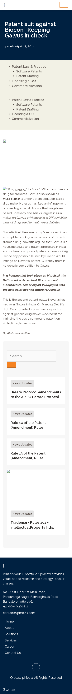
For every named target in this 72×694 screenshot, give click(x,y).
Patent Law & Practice (29, 66)
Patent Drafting (27, 76)
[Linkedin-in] (36, 667)
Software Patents (29, 71)
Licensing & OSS (24, 81)
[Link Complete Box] (36, 390)
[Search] (11, 365)
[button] (35, 95)
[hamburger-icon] (64, 5)
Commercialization (27, 86)
